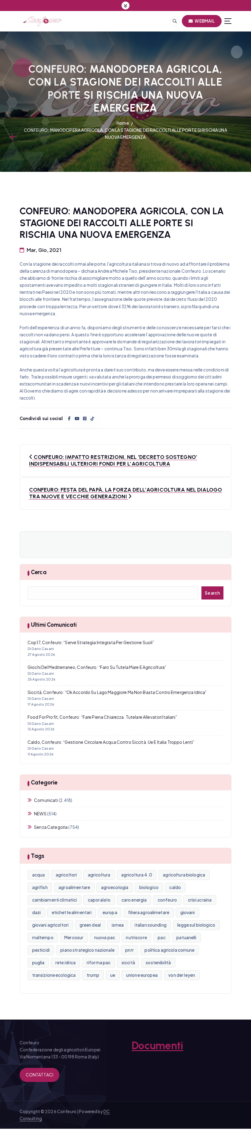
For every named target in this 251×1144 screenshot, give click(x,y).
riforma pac (99, 962)
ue (112, 975)
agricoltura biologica (184, 874)
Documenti (157, 1045)
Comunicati (46, 800)
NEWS (40, 813)
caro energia (134, 899)
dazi (36, 912)
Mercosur (73, 937)
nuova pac (104, 937)
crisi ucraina (200, 899)
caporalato (99, 899)
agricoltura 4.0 (136, 874)
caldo (175, 887)
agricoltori (66, 874)
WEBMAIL (204, 21)
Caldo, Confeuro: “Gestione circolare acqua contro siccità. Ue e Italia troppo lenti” (111, 742)
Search (212, 593)
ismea (118, 925)
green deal (90, 925)
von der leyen (181, 975)
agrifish (40, 887)
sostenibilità (158, 962)
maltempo (43, 937)
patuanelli (186, 937)
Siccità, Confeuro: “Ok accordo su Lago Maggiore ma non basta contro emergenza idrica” (117, 692)
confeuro (167, 899)
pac (161, 937)
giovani (187, 912)
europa (110, 912)
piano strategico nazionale (87, 950)
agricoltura (99, 874)
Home (123, 123)
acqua (38, 874)
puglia (38, 962)
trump (93, 975)
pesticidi (41, 950)
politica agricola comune (169, 950)
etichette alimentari (72, 912)
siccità (128, 962)
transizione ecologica (54, 975)
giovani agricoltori (50, 925)
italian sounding (151, 925)
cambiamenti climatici (54, 899)
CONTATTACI (39, 1074)
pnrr (129, 950)
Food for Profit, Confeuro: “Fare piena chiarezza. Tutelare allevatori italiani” (102, 717)
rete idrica (65, 962)
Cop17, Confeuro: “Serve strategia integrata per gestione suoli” (91, 642)
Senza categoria (51, 827)
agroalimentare (74, 887)
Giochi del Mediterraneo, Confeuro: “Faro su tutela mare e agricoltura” (97, 667)
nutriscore (136, 937)
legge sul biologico (196, 925)
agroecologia (115, 887)
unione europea (142, 975)
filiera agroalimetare (148, 912)
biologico (149, 887)
